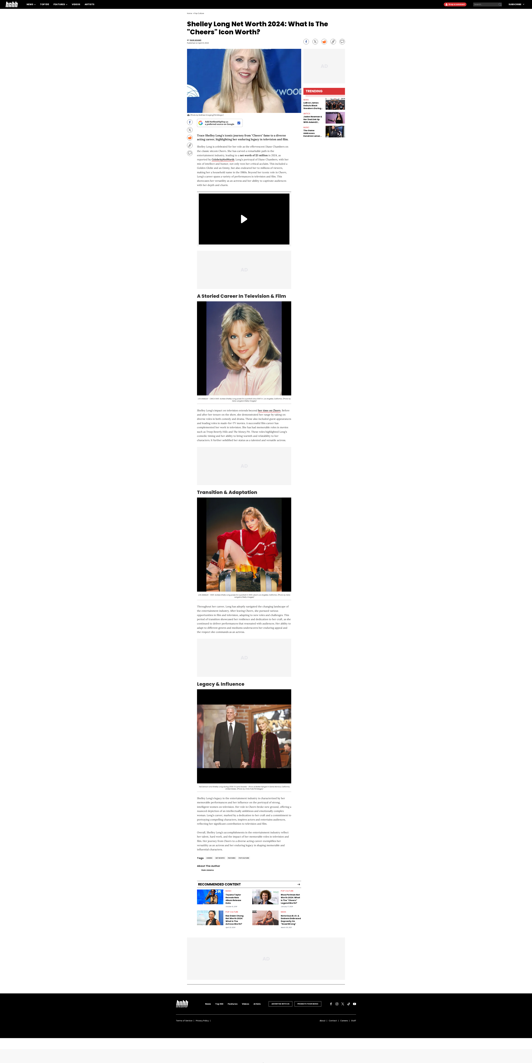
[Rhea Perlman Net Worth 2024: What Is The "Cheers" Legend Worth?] (265, 896)
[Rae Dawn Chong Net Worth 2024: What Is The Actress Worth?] (210, 918)
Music (229, 890)
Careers (344, 1020)
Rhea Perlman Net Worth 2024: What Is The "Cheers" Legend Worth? (290, 898)
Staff (353, 1020)
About (322, 1020)
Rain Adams (195, 40)
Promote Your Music (307, 1004)
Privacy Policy (202, 1020)
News (30, 4)
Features (59, 4)
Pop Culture (199, 13)
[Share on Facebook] (306, 41)
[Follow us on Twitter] (342, 1004)
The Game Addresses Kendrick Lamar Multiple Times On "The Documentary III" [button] (312, 133)
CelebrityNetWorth (223, 159)
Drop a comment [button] (456, 4)
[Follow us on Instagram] (336, 1004)
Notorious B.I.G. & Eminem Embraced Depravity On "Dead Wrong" (291, 919)
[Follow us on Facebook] (330, 1004)
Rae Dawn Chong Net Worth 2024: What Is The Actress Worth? (234, 919)
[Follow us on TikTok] (348, 1004)
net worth (220, 858)
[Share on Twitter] (315, 41)
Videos (76, 4)
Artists (89, 4)
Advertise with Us (280, 1004)
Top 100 (44, 4)
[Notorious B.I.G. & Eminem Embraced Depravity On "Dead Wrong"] (265, 918)
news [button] (306, 99)
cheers (209, 858)
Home (189, 13)
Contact (333, 1020)
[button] (335, 104)
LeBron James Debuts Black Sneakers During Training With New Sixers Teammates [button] (313, 105)
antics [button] (306, 113)
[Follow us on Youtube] (354, 1004)
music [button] (306, 127)
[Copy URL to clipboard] (333, 41)
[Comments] (342, 41)
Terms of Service (184, 1020)
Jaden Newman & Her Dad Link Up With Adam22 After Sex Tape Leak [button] (312, 119)
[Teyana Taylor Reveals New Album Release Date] (210, 896)
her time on (269, 410)
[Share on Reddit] (324, 41)
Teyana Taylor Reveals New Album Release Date (233, 898)
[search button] (500, 4)
